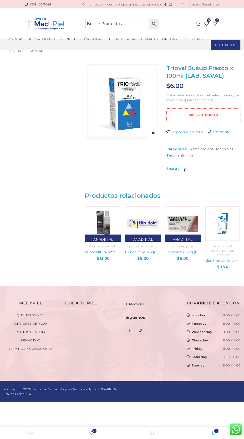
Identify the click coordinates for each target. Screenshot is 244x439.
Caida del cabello (103, 246)
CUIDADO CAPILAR (27, 51)
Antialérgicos (202, 149)
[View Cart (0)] (215, 24)
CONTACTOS (225, 45)
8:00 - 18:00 (231, 357)
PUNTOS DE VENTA (31, 332)
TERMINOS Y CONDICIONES (30, 348)
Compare (222, 132)
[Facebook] (130, 330)
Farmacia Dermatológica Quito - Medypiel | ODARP (71, 389)
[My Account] (152, 433)
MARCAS (16, 39)
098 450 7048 (40, 4)
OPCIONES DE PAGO (30, 323)
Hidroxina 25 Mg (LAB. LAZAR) (183, 252)
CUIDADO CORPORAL (160, 39)
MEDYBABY (193, 39)
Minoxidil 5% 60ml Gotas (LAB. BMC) (103, 252)
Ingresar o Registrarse (202, 4)
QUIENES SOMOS (31, 315)
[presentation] (88, 243)
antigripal (185, 155)
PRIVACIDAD (31, 340)
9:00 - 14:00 (231, 365)
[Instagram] (140, 330)
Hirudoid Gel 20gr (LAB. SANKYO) (143, 252)
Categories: (176, 149)
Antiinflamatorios (143, 246)
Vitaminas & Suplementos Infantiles (222, 250)
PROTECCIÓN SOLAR (84, 39)
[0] (206, 24)
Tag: (170, 155)
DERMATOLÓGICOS (44, 39)
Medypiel (224, 149)
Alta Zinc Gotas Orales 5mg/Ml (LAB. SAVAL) (222, 261)
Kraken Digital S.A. (18, 394)
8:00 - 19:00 (231, 315)
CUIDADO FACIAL (122, 39)
